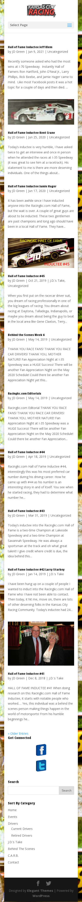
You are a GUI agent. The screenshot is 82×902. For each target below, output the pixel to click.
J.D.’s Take (15, 842)
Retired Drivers (21, 835)
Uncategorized (57, 51)
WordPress (41, 896)
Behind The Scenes (21, 849)
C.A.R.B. (13, 855)
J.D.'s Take (57, 280)
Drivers (13, 823)
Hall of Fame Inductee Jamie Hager (32, 186)
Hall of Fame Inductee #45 (26, 276)
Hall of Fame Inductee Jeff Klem (30, 47)
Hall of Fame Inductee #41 (26, 674)
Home (12, 810)
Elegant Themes (40, 890)
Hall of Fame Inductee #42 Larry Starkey (36, 569)
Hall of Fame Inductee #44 (26, 452)
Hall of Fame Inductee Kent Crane (31, 133)
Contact (13, 862)
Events (12, 817)
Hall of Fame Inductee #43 (26, 511)
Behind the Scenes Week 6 (26, 335)
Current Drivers (22, 829)
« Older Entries (18, 733)
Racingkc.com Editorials (24, 393)
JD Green (18, 51)
